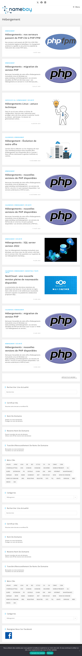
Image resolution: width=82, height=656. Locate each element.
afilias (8, 464)
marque (9, 475)
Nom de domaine (64, 475)
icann (38, 471)
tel (52, 478)
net (38, 475)
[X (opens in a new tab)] (38, 3)
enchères (47, 468)
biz (32, 464)
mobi (16, 475)
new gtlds (46, 475)
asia (21, 464)
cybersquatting (12, 468)
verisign (66, 478)
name (23, 475)
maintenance (67, 471)
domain (28, 468)
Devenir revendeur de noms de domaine (16, 434)
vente (58, 478)
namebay (31, 475)
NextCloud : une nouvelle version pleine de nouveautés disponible (21, 279)
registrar (30, 478)
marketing (29, 271)
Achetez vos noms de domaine (13, 419)
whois (8, 482)
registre (39, 478)
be (27, 464)
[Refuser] (79, 651)
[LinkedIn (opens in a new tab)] (45, 3)
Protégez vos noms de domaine (14, 421)
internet (57, 471)
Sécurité (31, 100)
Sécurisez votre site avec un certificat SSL (16, 406)
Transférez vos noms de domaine (14, 450)
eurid (8, 471)
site (47, 478)
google (30, 471)
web (73, 478)
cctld (38, 464)
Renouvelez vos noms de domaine (14, 449)
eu (68, 468)
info (49, 471)
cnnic (55, 464)
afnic (15, 464)
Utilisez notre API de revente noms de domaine (18, 436)
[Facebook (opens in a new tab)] (42, 3)
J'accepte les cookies (37, 653)
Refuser (49, 653)
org (23, 478)
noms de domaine (12, 478)
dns (21, 468)
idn (44, 471)
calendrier (9, 137)
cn (49, 464)
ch (44, 464)
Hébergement (10, 31)
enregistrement (58, 468)
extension (16, 471)
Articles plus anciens (69, 377)
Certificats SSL (10, 100)
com (61, 464)
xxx (15, 482)
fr (23, 471)
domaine (37, 468)
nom (54, 475)
